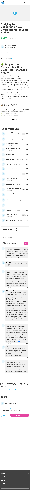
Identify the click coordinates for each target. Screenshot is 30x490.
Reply (26, 259)
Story (2, 58)
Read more (15, 119)
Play (15, 13)
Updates (9, 58)
